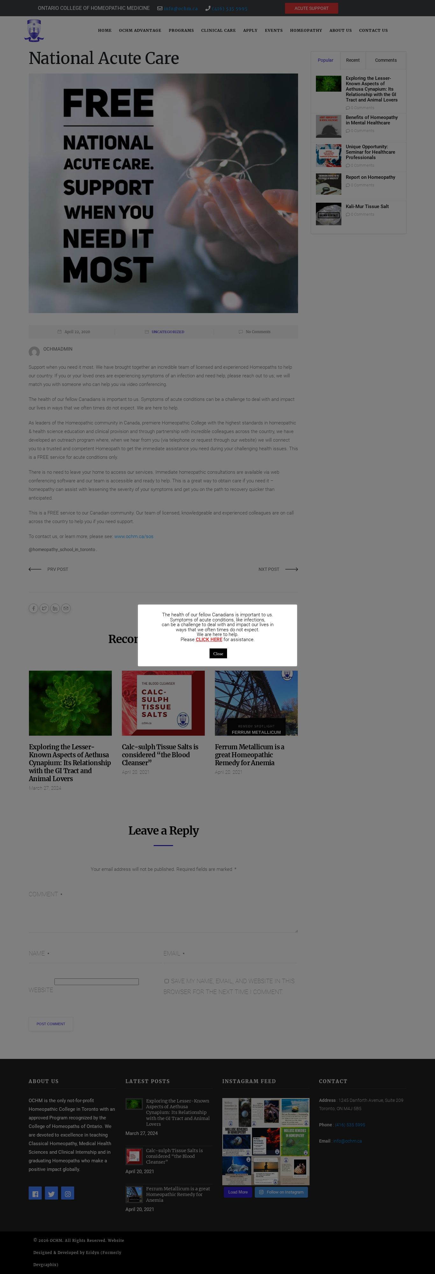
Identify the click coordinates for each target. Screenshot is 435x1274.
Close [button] (218, 653)
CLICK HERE (209, 639)
